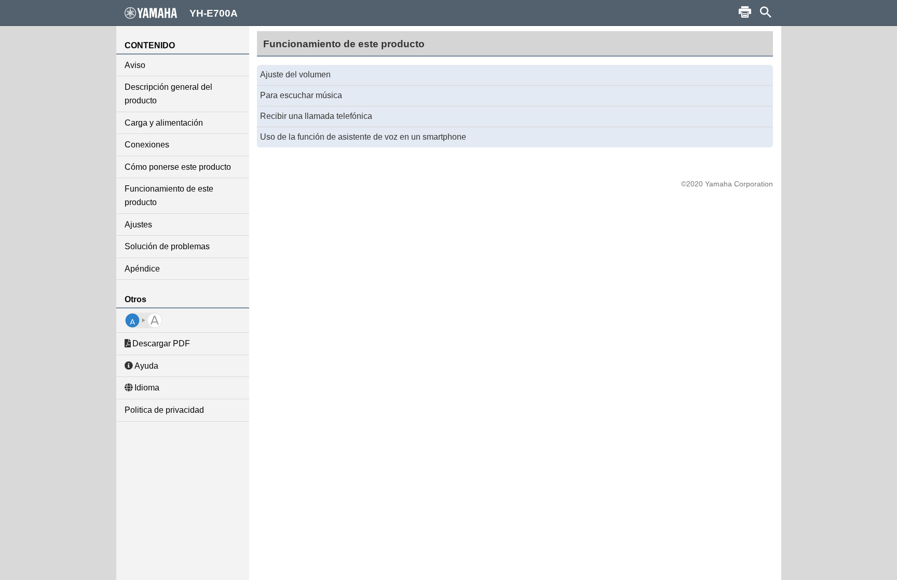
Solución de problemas (167, 246)
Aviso (135, 65)
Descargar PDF (161, 343)
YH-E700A (213, 13)
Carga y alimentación (164, 122)
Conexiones (147, 144)
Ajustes (138, 224)
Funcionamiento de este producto (169, 195)
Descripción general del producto (168, 94)
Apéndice (142, 268)
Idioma (146, 387)
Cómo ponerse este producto (178, 167)
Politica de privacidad (164, 410)
